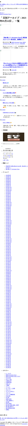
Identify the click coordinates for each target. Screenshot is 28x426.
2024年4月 (8, 214)
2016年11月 (8, 341)
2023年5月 (8, 231)
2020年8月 (8, 273)
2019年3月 (8, 299)
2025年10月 (8, 190)
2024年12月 (8, 202)
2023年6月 (8, 229)
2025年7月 (8, 195)
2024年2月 (8, 217)
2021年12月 (8, 257)
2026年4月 (8, 181)
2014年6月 (8, 366)
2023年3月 (8, 234)
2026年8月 (8, 175)
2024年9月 (8, 207)
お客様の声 (8, 380)
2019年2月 (8, 300)
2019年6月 (8, 294)
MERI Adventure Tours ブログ (13, 376)
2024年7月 (8, 210)
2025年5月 (8, 198)
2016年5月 (8, 350)
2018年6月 (8, 313)
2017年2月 (8, 337)
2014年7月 (8, 364)
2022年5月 (8, 249)
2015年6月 (8, 360)
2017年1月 (8, 338)
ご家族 (7, 385)
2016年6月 (8, 349)
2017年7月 (8, 329)
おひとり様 (8, 379)
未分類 (7, 402)
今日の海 (22, 43)
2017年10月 (8, 325)
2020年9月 (8, 272)
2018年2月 (8, 319)
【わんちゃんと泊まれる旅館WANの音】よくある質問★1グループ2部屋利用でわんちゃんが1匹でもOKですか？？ (15, 65)
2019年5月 (8, 296)
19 (9, 155)
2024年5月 (8, 213)
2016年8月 (8, 346)
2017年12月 (8, 322)
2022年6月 (8, 248)
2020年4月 (8, 279)
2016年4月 (8, 352)
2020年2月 (8, 282)
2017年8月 (8, 328)
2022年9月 (8, 243)
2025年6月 (8, 196)
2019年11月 (8, 287)
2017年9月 (8, 326)
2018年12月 (8, 304)
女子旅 (7, 397)
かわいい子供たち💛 (7, 122)
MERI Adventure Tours (16, 42)
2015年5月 (8, 361)
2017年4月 (8, 334)
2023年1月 (8, 237)
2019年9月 (8, 290)
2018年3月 (8, 317)
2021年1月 (8, 269)
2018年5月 (8, 314)
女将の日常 (8, 399)
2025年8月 (8, 193)
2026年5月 (8, 179)
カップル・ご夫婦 (10, 388)
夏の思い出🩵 (6, 82)
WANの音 (13, 70)
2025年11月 (8, 189)
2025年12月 (8, 187)
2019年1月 (8, 302)
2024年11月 (8, 204)
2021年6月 (8, 264)
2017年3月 (8, 335)
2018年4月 (8, 316)
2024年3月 (8, 216)
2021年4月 (8, 267)
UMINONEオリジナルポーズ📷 (9, 112)
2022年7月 (8, 246)
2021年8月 (8, 261)
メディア (8, 393)
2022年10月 (8, 241)
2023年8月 (8, 226)
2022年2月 (8, 254)
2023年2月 (8, 235)
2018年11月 (8, 305)
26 (9, 157)
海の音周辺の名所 (10, 408)
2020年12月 (8, 270)
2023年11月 (8, 222)
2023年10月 (8, 223)
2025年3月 (8, 199)
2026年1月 (8, 185)
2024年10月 (8, 205)
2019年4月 (8, 297)
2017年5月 (8, 332)
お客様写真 (8, 382)
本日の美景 (8, 403)
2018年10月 (8, 307)
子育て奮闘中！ (10, 400)
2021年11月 (8, 258)
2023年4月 (8, 232)
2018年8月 (8, 310)
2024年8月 (8, 208)
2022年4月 (8, 251)
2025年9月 (8, 192)
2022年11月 (8, 240)
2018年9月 (8, 308)
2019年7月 (8, 293)
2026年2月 (8, 184)
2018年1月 (8, 320)
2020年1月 (8, 284)
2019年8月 (8, 291)
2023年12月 (8, 220)
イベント (17, 43)
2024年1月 (8, 219)
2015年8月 (8, 356)
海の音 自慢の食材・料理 (12, 405)
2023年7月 (8, 228)
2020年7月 (8, 275)
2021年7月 (8, 263)
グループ (8, 390)
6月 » (7, 160)
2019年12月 (8, 285)
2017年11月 (8, 323)
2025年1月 (8, 201)
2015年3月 (8, 363)
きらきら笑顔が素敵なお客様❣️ (9, 92)
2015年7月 (8, 358)
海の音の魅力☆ (10, 406)
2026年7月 (8, 176)
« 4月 (4, 160)
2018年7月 (8, 311)
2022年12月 (8, 238)
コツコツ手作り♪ (10, 391)
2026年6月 (8, 178)
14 (12, 153)
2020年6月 (8, 276)
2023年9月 (8, 225)
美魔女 (7, 409)
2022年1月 (8, 255)
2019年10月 (8, 288)
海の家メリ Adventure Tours (12, 169)
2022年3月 (8, 252)
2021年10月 (8, 260)
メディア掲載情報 (10, 394)
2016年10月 (8, 343)
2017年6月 (8, 331)
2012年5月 (8, 367)
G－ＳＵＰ (8, 373)
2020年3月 (8, 281)
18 (8, 155)
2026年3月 (8, 182)
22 (3, 157)
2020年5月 (8, 278)
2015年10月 (8, 353)
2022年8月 (8, 244)
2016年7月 (8, 347)
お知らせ (8, 383)
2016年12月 (8, 340)
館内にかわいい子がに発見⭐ (9, 102)
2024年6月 (8, 211)
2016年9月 (8, 344)
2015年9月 (8, 355)
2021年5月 (8, 266)
